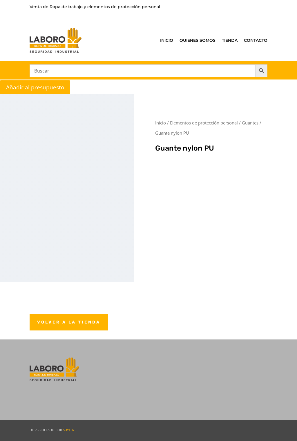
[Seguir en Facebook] (240, 429)
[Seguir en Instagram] (260, 429)
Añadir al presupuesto (35, 87)
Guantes (250, 123)
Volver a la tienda (68, 322)
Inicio (166, 40)
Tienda (230, 40)
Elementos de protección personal (204, 123)
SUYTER (68, 430)
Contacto (255, 40)
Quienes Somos (197, 40)
